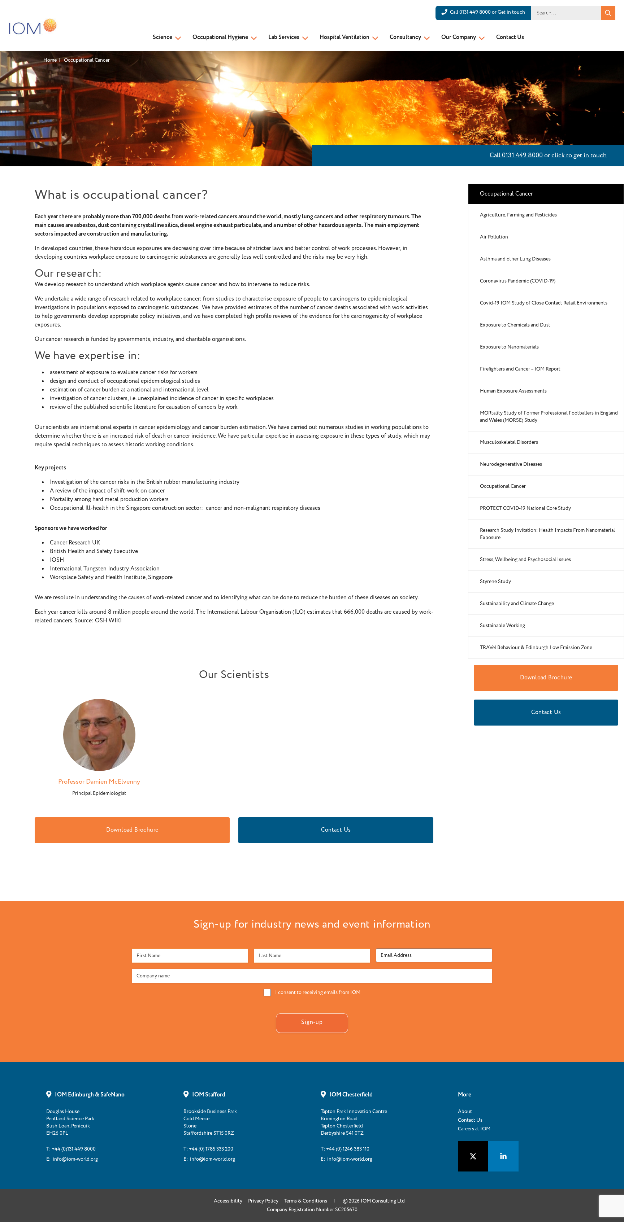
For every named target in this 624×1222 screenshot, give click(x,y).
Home (50, 60)
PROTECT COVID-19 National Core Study (525, 508)
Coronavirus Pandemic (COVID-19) (517, 281)
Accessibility (228, 1201)
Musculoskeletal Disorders (509, 442)
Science (162, 37)
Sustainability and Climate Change (517, 603)
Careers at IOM (474, 1129)
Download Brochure (132, 830)
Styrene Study (495, 581)
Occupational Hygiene (220, 37)
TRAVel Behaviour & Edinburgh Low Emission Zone (536, 647)
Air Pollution (494, 237)
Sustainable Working (502, 625)
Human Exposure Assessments (513, 391)
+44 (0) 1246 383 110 (347, 1149)
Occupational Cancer (503, 486)
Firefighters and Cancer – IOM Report (520, 369)
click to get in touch (579, 155)
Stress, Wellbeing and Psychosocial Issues (525, 559)
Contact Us (510, 37)
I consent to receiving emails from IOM (317, 992)
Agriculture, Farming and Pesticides (518, 215)
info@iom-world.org (75, 1159)
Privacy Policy (263, 1201)
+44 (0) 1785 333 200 (211, 1149)
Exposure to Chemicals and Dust (515, 325)
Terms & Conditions (305, 1201)
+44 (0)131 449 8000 (74, 1149)
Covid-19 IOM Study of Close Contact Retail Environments (543, 303)
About (465, 1111)
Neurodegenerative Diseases (511, 464)
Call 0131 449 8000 (516, 155)
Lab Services (283, 37)
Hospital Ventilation (344, 37)
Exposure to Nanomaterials (509, 347)
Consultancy (405, 37)
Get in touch (511, 12)
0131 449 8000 (475, 12)
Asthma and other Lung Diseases (515, 259)
